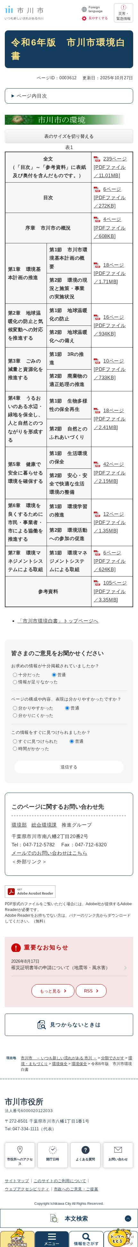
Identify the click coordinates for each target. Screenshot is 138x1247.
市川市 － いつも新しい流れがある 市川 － (59, 1058)
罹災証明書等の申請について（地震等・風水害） (60, 967)
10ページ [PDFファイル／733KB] (110, 369)
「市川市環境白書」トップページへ (58, 621)
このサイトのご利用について (60, 1181)
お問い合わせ (118, 1159)
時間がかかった (33, 748)
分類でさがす (112, 1058)
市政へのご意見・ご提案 (76, 1189)
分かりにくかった (36, 715)
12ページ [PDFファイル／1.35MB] (110, 522)
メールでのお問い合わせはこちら (49, 853)
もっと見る (50, 991)
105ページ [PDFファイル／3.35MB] (110, 591)
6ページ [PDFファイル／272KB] (110, 197)
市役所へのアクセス (20, 1161)
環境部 (19, 824)
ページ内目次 (32, 95)
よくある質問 (85, 1159)
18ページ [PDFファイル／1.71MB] (110, 273)
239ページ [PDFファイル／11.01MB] (110, 167)
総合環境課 (44, 824)
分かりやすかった (36, 708)
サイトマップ (17, 1181)
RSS (88, 991)
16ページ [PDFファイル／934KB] (110, 325)
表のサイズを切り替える (69, 136)
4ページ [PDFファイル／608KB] (110, 227)
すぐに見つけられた (38, 741)
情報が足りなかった (38, 681)
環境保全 (59, 1064)
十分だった (29, 674)
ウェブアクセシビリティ (27, 1189)
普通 (61, 674)
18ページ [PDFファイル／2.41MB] (110, 419)
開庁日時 (52, 1159)
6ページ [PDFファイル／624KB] (110, 561)
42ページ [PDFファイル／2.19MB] (110, 472)
